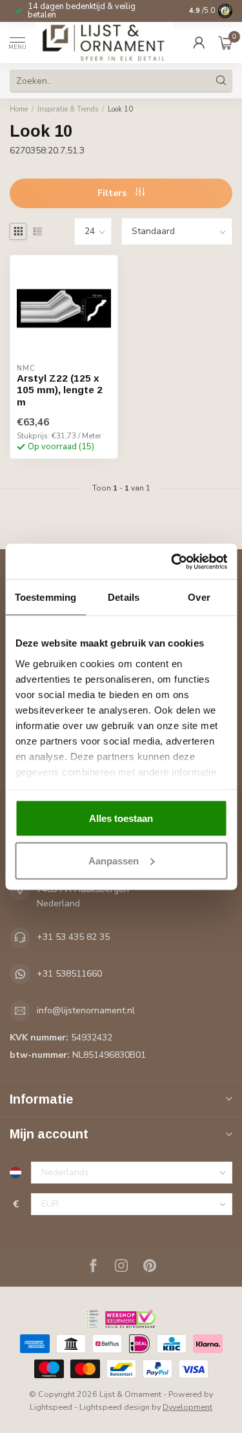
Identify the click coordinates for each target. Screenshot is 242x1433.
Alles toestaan (121, 818)
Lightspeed (51, 1406)
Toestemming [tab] (45, 597)
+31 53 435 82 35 (73, 937)
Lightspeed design (114, 1406)
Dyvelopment (187, 1406)
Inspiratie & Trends (67, 109)
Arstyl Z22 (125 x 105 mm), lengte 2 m (60, 390)
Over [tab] (199, 597)
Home (19, 109)
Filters (113, 193)
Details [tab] (123, 597)
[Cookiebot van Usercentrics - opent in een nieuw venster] (172, 561)
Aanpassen (113, 860)
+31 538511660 (69, 974)
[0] (225, 42)
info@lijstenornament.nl (86, 1010)
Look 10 (120, 109)
